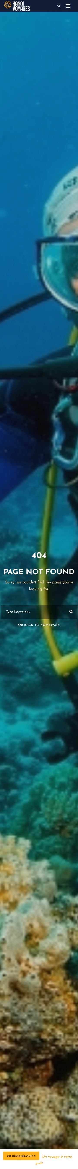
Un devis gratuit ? (21, 1156)
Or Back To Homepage (39, 625)
